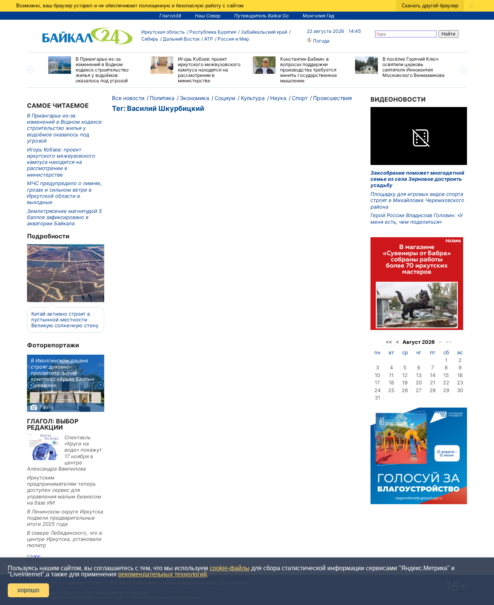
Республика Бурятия (212, 32)
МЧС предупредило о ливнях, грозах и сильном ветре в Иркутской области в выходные (64, 192)
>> (448, 342)
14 (432, 375)
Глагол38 (170, 16)
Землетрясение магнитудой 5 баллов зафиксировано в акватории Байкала (64, 217)
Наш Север (207, 16)
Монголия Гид (319, 16)
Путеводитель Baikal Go (261, 16)
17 (377, 382)
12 (405, 375)
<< (389, 342)
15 (446, 375)
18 (391, 382)
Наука (278, 98)
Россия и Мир (233, 39)
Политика (162, 98)
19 (405, 382)
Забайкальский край (264, 32)
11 (391, 375)
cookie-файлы (230, 568)
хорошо (28, 590)
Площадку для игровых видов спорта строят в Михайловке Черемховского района (417, 200)
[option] (93, 69)
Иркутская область (163, 32)
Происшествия (332, 98)
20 (419, 382)
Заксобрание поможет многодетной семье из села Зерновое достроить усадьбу (417, 179)
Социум (225, 98)
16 (460, 375)
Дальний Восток (181, 39)
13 (418, 375)
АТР (208, 39)
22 (446, 382)
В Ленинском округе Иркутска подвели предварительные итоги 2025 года (65, 517)
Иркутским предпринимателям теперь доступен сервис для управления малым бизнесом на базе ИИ (64, 490)
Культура (253, 98)
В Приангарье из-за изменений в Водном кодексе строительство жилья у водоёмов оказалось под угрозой (64, 128)
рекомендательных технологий (162, 574)
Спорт (300, 98)
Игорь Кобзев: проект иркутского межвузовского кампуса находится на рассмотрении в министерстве (61, 162)
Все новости (128, 98)
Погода (321, 41)
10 (377, 375)
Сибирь (149, 39)
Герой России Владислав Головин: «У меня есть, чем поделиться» (416, 218)
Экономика (194, 98)
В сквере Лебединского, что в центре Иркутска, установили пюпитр (64, 539)
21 (432, 382)
